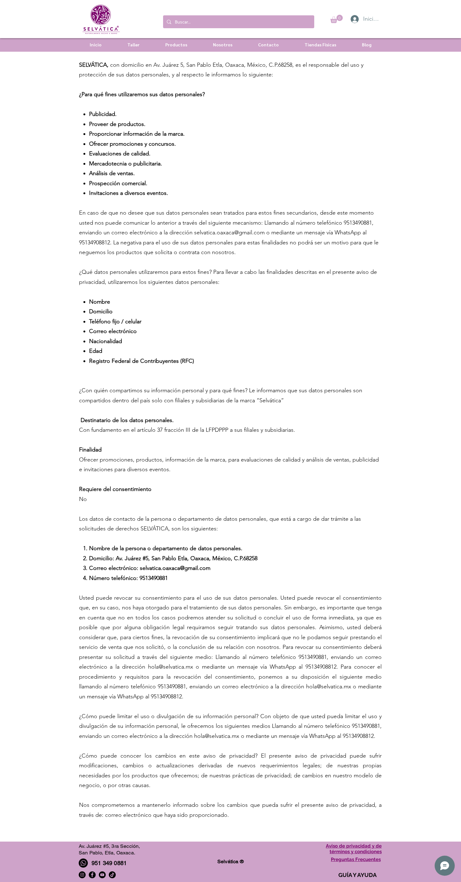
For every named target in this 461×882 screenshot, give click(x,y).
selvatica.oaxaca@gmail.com (229, 232)
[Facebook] (92, 874)
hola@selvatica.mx (170, 666)
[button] (336, 19)
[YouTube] (102, 874)
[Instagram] (82, 874)
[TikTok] (112, 874)
